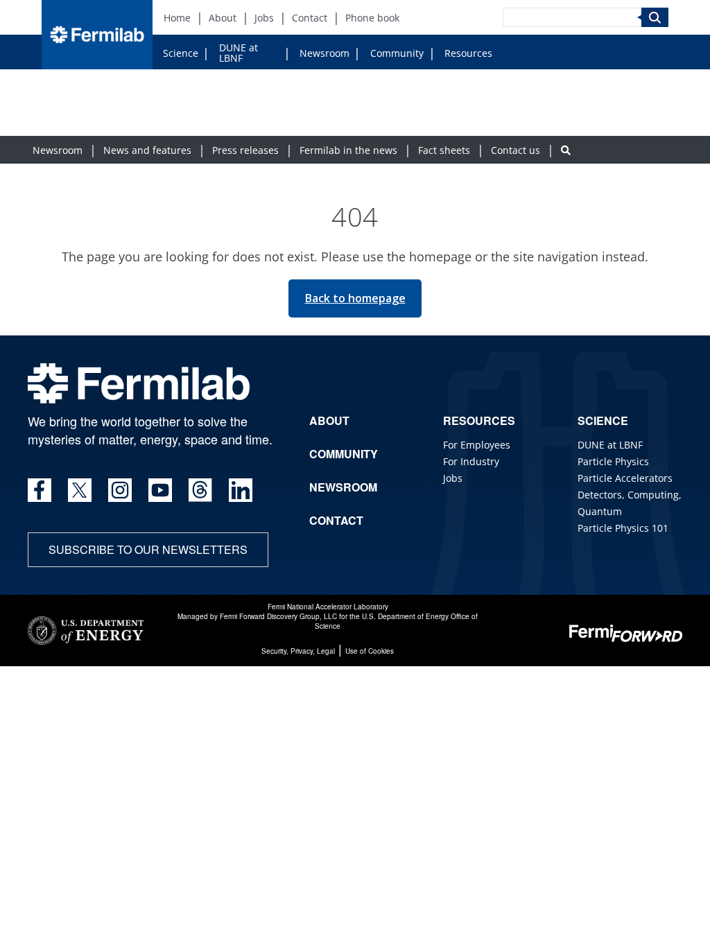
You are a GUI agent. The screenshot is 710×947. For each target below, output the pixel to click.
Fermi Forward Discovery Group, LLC (278, 616)
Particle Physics (613, 461)
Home (177, 17)
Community (397, 53)
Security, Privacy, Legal (298, 651)
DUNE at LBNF (238, 52)
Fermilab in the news (348, 150)
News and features (147, 150)
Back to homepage (355, 298)
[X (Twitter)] (80, 490)
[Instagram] (120, 490)
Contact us (515, 150)
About (222, 17)
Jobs (264, 17)
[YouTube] (160, 490)
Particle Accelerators (625, 478)
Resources (468, 53)
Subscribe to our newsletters (148, 549)
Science (180, 53)
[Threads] (200, 490)
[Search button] (566, 150)
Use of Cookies (369, 651)
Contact (309, 17)
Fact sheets (444, 150)
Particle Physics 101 (623, 528)
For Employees (476, 444)
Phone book (372, 17)
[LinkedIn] (240, 490)
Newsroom (324, 53)
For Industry (471, 461)
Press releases (245, 150)
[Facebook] (39, 490)
